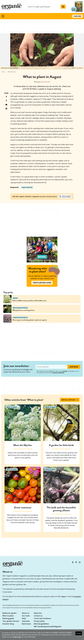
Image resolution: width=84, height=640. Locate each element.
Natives (15, 298)
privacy (65, 371)
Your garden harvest (10, 621)
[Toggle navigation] (2, 16)
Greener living (8, 624)
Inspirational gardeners (20, 317)
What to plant (11, 71)
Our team (26, 616)
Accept (78, 633)
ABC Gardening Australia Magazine (47, 627)
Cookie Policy (16, 637)
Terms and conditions (42, 619)
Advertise (38, 613)
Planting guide (8, 619)
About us (25, 613)
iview (63, 596)
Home (3, 71)
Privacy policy (39, 621)
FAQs (24, 619)
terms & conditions (58, 372)
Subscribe (77, 16)
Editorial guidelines (41, 624)
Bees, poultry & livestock (20, 307)
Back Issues (26, 624)
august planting (27, 187)
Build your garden (9, 613)
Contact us (38, 616)
